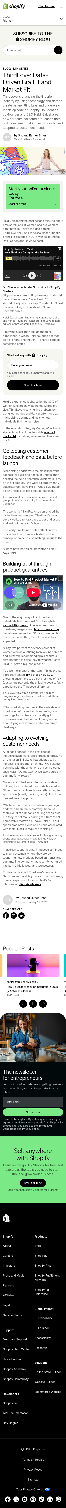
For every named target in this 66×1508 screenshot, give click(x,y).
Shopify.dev (10, 1403)
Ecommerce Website (47, 1392)
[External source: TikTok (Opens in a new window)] (41, 1499)
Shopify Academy (14, 1369)
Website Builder (44, 1382)
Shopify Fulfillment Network (46, 1278)
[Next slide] (43, 1004)
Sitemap (33, 1479)
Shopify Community (16, 1379)
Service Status (12, 1315)
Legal (6, 1305)
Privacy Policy (30, 1128)
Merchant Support (15, 1339)
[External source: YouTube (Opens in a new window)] (24, 1499)
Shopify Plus (42, 1265)
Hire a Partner (12, 1359)
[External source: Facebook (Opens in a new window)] (8, 1499)
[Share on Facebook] (6, 915)
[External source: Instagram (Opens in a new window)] (33, 1499)
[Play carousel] (33, 1004)
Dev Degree (10, 1423)
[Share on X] (14, 915)
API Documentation (16, 1413)
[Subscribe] (58, 50)
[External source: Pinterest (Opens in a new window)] (58, 1499)
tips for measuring (46, 629)
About (7, 1245)
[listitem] (33, 975)
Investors (9, 1265)
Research (40, 1348)
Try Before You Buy (38, 674)
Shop (38, 1245)
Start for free (46, 6)
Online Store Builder (47, 1372)
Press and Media (13, 1275)
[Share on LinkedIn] (21, 915)
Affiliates (8, 1295)
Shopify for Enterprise (41, 1292)
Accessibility (42, 1338)
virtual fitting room (15, 625)
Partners (8, 1285)
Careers (8, 1255)
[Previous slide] (23, 1004)
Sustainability (43, 1318)
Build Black (41, 1328)
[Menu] (61, 6)
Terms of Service (33, 1459)
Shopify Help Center (16, 1349)
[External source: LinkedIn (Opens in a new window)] (50, 1499)
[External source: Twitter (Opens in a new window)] (16, 1499)
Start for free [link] (33, 385)
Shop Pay (40, 1255)
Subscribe (33, 1112)
